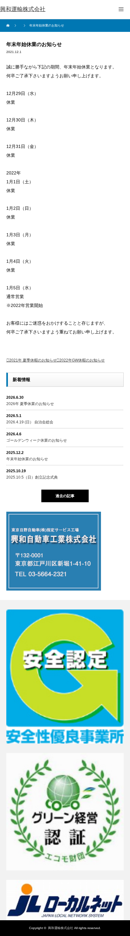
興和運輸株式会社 (60, 928)
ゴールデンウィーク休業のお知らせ (36, 440)
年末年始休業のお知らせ (27, 459)
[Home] (8, 25)
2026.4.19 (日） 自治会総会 (29, 422)
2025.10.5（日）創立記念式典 (32, 477)
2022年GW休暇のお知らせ (82, 360)
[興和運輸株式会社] (22, 9)
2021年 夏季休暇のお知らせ (33, 360)
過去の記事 (65, 496)
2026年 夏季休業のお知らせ (30, 404)
